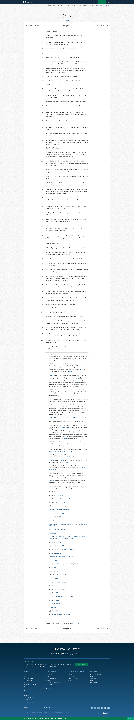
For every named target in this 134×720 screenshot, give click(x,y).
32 (76, 379)
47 (53, 354)
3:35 (54, 533)
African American (28, 678)
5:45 (52, 611)
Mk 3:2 (68, 506)
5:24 (52, 546)
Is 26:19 (66, 451)
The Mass (48, 689)
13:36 (59, 509)
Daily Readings (72, 2)
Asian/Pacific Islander (30, 684)
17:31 (61, 542)
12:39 (79, 379)
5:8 (51, 498)
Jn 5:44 (81, 488)
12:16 (55, 596)
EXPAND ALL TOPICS (29, 702)
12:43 (54, 607)
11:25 (55, 537)
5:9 (51, 502)
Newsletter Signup (95, 680)
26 (66, 438)
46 (67, 364)
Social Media (93, 682)
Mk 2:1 (73, 418)
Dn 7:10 (55, 538)
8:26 (58, 529)
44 (69, 596)
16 (65, 29)
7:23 (55, 517)
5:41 (51, 486)
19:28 (58, 596)
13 (58, 29)
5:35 (51, 473)
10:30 (67, 529)
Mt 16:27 (60, 564)
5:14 (51, 418)
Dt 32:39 (84, 449)
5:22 (51, 455)
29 (54, 460)
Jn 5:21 (62, 438)
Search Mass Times (51, 678)
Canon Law (27, 693)
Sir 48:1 (77, 475)
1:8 (54, 582)
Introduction (30, 29)
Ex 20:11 (65, 427)
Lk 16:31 (64, 614)
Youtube (98, 708)
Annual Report (28, 680)
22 (62, 556)
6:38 (55, 567)
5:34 (51, 578)
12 (56, 29)
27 (81, 438)
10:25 (55, 585)
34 (84, 467)
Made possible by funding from (94, 713)
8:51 (58, 546)
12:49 (61, 529)
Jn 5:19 (60, 460)
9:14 (63, 502)
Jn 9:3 (67, 421)
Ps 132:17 (61, 473)
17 (67, 29)
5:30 (52, 567)
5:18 (51, 524)
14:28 (69, 524)
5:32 (51, 466)
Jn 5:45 (64, 364)
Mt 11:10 (61, 575)
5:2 (51, 375)
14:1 (76, 506)
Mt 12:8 (59, 517)
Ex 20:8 (56, 506)
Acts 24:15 (70, 564)
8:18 (55, 589)
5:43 (52, 603)
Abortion (26, 674)
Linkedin (101, 708)
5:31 (51, 571)
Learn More (81, 664)
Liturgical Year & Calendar (53, 682)
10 (51, 29)
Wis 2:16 (79, 524)
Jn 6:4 (79, 369)
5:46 (52, 614)
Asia (25, 682)
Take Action (71, 674)
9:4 (64, 529)
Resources (93, 676)
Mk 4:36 (64, 509)
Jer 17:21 (60, 506)
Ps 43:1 (71, 456)
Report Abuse (92, 2)
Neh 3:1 (73, 379)
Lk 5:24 (64, 498)
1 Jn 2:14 (56, 593)
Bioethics (26, 691)
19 (72, 29)
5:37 (51, 589)
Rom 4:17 (65, 538)
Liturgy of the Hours (51, 686)
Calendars (93, 678)
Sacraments (49, 684)
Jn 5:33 (81, 467)
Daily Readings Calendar (77, 2)
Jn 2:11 (61, 356)
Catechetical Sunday (29, 697)
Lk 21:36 (71, 556)
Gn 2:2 (59, 427)
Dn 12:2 (71, 451)
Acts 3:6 (69, 498)
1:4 (54, 553)
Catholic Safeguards (29, 699)
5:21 (51, 449)
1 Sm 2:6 (51, 451)
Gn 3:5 (73, 524)
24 (64, 438)
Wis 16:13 (81, 537)
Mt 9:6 (54, 498)
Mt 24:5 (56, 603)
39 (53, 469)
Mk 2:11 (59, 498)
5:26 (52, 553)
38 (51, 469)
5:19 (51, 442)
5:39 (51, 480)
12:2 (60, 538)
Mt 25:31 (65, 556)
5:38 (52, 593)
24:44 (68, 614)
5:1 (51, 354)
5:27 (51, 556)
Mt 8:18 (55, 509)
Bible (25, 689)
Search (108, 2)
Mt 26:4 (84, 524)
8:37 (58, 524)
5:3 (51, 390)
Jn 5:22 (78, 438)
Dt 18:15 (59, 614)
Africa (25, 676)
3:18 (55, 546)
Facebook (95, 708)
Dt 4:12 (59, 589)
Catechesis (27, 695)
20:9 (62, 596)
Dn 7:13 (58, 556)
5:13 (51, 509)
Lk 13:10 (72, 506)
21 (76, 29)
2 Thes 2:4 (52, 526)
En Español (67, 20)
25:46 (65, 564)
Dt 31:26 (56, 611)
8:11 (55, 513)
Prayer (48, 680)
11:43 (55, 560)
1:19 (55, 575)
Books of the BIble (51, 676)
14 (60, 29)
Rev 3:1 (75, 549)
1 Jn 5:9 (56, 578)
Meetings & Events (73, 678)
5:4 (51, 399)
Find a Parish (83, 2)
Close (130, 718)
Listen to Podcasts (66, 653)
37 (49, 469)
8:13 (56, 571)
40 (55, 469)
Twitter (91, 708)
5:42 (52, 600)
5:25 (52, 549)
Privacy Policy (75, 623)
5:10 (52, 506)
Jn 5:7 (75, 393)
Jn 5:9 (70, 371)
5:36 (51, 585)
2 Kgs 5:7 (56, 451)
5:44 (51, 607)
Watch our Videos (77, 653)
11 (54, 29)
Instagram (105, 708)
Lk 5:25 (60, 502)
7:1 (54, 524)
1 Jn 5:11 (58, 553)
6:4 (54, 491)
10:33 (63, 524)
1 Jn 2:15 (56, 600)
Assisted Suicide (28, 686)
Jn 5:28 (83, 460)
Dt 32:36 (66, 456)
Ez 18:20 (81, 421)
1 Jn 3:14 (62, 546)
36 (85, 467)
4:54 (64, 356)
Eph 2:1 (67, 549)
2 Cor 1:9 (70, 538)
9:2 (57, 513)
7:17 (68, 509)
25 (56, 524)
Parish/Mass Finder (95, 674)
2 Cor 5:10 (77, 564)
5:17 (51, 425)
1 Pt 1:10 (73, 596)
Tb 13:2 (62, 451)
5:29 (51, 564)
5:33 (52, 575)
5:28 (51, 460)
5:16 (52, 517)
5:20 (51, 533)
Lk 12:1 (71, 421)
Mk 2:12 (55, 502)
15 (63, 29)
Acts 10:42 (56, 542)
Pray (69, 680)
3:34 (55, 529)
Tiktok (108, 708)
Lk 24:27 (66, 596)
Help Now (102, 1)
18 (70, 29)
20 (74, 29)
